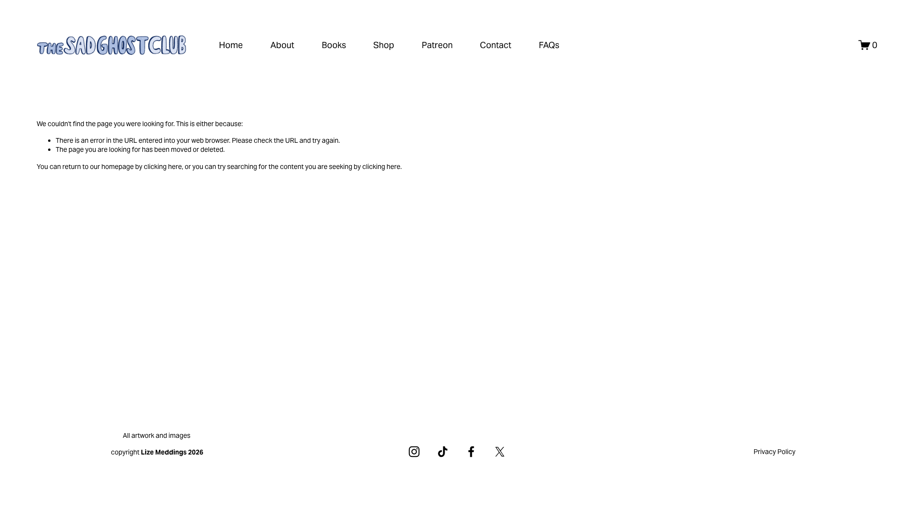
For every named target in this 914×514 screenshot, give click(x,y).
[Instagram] (414, 451)
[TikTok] (442, 451)
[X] (499, 451)
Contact (495, 45)
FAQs (549, 45)
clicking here (163, 166)
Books (334, 45)
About (282, 45)
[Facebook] (471, 451)
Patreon (437, 45)
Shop (383, 45)
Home (231, 45)
